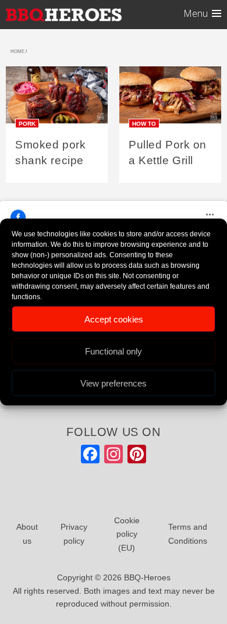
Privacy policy (74, 533)
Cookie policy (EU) (127, 534)
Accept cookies (113, 319)
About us (27, 533)
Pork (27, 123)
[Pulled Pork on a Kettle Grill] (170, 99)
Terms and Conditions (187, 533)
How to (144, 123)
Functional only (113, 351)
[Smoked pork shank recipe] (57, 99)
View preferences (113, 383)
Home (17, 51)
